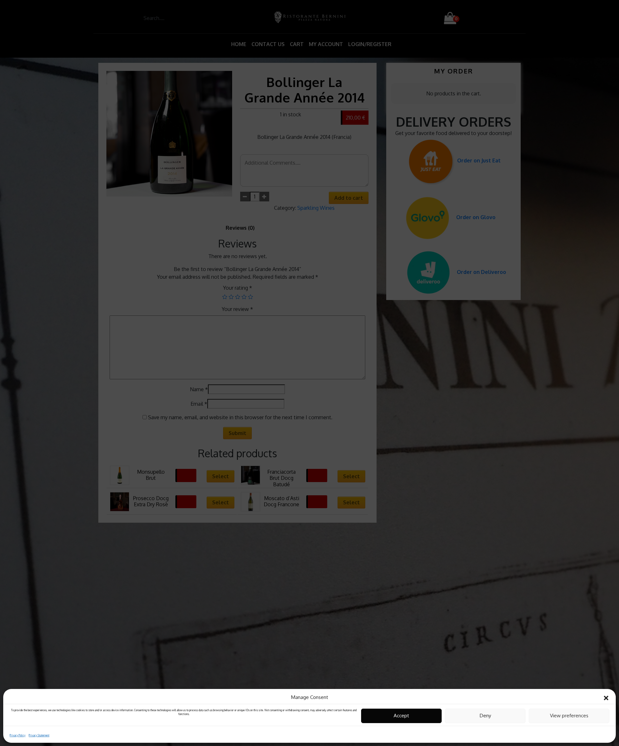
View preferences (569, 715)
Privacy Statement (39, 735)
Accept (401, 715)
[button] (606, 697)
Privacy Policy (17, 735)
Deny (485, 715)
